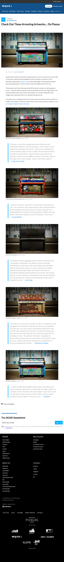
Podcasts (46, 11)
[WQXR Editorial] (4, 19)
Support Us (5, 468)
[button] (61, 65)
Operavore (5, 455)
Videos (52, 11)
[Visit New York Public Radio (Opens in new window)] (32, 519)
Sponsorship (5, 484)
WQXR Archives (6, 458)
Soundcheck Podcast (38, 446)
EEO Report (40, 512)
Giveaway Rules (6, 491)
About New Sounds (37, 449)
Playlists (35, 442)
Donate (48, 6)
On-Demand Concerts (38, 444)
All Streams (12, 11)
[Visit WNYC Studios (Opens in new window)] (49, 531)
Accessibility (20, 512)
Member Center (57, 6)
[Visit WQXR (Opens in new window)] (16, 537)
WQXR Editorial (12, 20)
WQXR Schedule (6, 442)
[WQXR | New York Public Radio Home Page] (7, 6)
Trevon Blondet (17, 217)
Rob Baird (47, 396)
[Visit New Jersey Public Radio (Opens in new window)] (16, 542)
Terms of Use (5, 512)
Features (40, 11)
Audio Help (5, 473)
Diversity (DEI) (5, 482)
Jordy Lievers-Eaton (18, 161)
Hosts (3, 446)
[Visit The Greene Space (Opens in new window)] (47, 542)
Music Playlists (5, 440)
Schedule (27, 11)
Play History (20, 11)
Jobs (3, 479)
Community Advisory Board (8, 486)
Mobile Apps (5, 466)
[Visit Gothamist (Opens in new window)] (32, 531)
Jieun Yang (29, 280)
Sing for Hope (25, 82)
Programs (34, 11)
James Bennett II (19, 72)
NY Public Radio (6, 489)
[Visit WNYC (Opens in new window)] (14, 531)
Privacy (13, 512)
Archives (57, 11)
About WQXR (5, 470)
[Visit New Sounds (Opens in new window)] (47, 537)
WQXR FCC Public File (30, 512)
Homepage (35, 440)
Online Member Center (7, 477)
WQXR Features (6, 453)
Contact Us (5, 475)
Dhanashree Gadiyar (41, 343)
